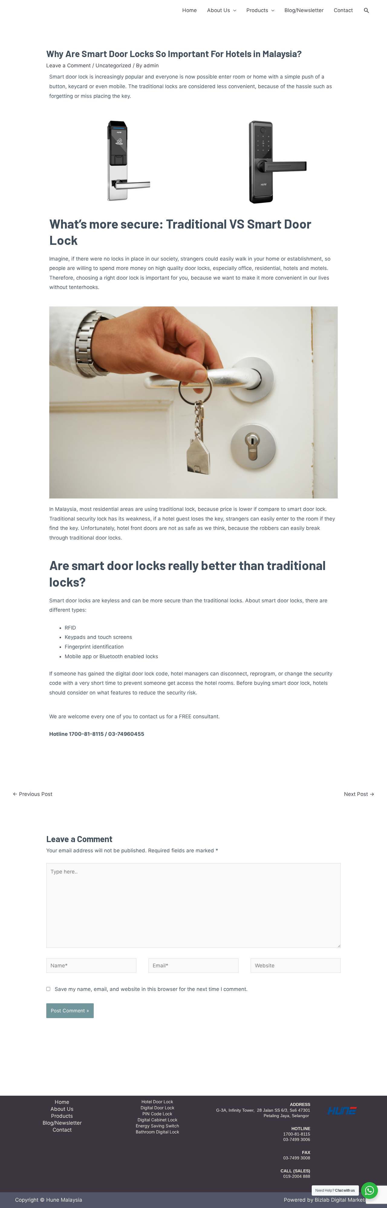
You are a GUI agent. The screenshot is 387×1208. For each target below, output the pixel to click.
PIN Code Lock (157, 1113)
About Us (218, 10)
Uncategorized (113, 65)
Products (257, 10)
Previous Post (32, 794)
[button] (366, 10)
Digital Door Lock (157, 1107)
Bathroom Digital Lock (157, 1131)
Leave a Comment (68, 65)
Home (189, 10)
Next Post (359, 794)
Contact (343, 10)
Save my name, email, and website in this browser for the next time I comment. (151, 989)
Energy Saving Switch (157, 1125)
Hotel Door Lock (157, 1101)
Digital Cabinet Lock (157, 1119)
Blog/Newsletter (304, 10)
